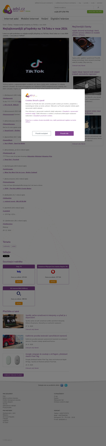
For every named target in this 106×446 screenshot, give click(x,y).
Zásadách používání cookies (42, 116)
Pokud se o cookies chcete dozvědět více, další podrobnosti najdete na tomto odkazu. (50, 121)
